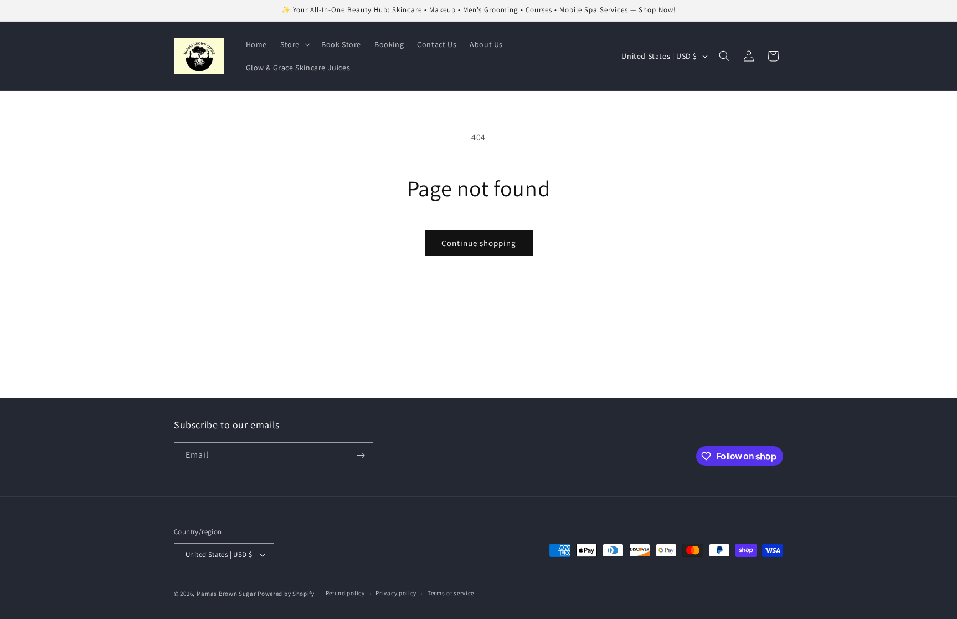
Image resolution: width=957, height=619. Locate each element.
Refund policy (345, 593)
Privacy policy (395, 593)
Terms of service (451, 593)
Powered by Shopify (286, 593)
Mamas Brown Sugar (227, 593)
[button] (294, 44)
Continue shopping (478, 243)
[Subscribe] (360, 455)
